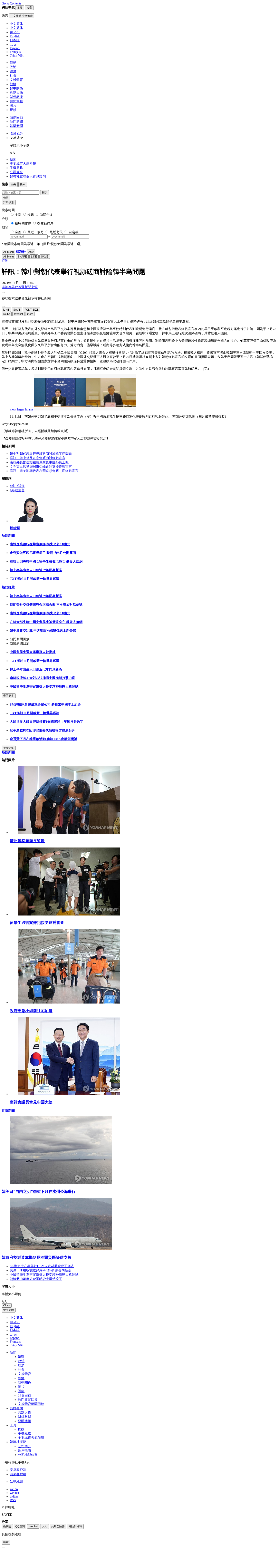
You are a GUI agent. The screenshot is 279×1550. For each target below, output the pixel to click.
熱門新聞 (16, 121)
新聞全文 (46, 214)
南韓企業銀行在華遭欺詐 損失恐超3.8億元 (40, 544)
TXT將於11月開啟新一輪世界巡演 (34, 578)
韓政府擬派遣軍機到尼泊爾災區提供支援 (36, 1257)
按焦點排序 (45, 223)
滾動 (13, 62)
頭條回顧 (16, 117)
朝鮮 (13, 84)
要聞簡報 (16, 101)
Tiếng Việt (16, 1345)
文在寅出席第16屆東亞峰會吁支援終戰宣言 (41, 466)
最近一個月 (35, 232)
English (15, 1326)
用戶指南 (24, 1450)
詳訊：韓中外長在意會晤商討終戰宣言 (37, 458)
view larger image (21, 409)
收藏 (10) (16, 133)
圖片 (13, 105)
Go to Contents (11, 3)
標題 (30, 214)
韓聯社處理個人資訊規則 (28, 176)
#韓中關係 (17, 486)
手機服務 (16, 167)
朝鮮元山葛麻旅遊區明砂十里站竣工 (36, 1279)
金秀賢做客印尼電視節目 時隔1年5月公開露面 (43, 552)
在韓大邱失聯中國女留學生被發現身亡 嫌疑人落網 (46, 561)
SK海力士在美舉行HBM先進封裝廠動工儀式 (42, 1266)
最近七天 (56, 232)
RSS (13, 159)
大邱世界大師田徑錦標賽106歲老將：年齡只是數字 (46, 721)
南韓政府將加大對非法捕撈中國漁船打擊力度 (42, 678)
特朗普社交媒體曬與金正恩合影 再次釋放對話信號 (46, 604)
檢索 (6, 197)
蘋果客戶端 (18, 1474)
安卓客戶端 (18, 1470)
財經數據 (16, 97)
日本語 (15, 1330)
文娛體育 (16, 79)
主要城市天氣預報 (23, 163)
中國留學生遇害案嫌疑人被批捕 (33, 652)
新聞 (13, 1352)
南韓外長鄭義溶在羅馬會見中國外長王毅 (39, 462)
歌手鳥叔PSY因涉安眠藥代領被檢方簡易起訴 (42, 730)
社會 (13, 75)
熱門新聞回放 (28, 1399)
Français (15, 1341)
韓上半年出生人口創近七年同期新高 (36, 570)
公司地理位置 (28, 1454)
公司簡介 (16, 172)
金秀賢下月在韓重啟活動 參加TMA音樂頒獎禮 (43, 739)
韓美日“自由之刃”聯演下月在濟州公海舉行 (39, 1191)
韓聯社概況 (18, 1442)
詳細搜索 (8, 202)
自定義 (73, 232)
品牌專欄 (16, 1408)
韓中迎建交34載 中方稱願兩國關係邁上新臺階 (43, 630)
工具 (13, 1425)
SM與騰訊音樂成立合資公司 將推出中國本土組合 (45, 704)
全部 (18, 214)
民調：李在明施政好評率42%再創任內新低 (40, 1270)
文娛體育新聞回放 (31, 1404)
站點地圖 (16, 1481)
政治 (13, 67)
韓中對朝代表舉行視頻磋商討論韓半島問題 (41, 453)
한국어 (15, 1322)
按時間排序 (23, 223)
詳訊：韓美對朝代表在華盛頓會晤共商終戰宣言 (44, 471)
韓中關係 (16, 88)
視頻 (13, 110)
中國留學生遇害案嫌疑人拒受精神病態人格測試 (44, 686)
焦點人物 (16, 92)
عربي (13, 1334)
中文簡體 (8, 1309)
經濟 (13, 71)
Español (15, 1338)
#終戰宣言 (17, 490)
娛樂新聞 (16, 126)
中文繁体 (16, 1317)
